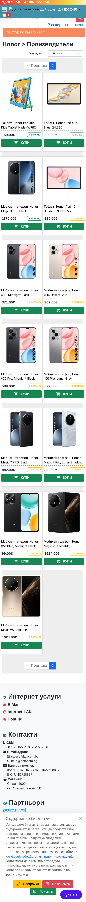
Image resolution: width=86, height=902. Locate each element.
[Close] (80, 818)
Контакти (21, 734)
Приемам (44, 891)
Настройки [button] (29, 884)
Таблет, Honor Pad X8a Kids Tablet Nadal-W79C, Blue (19, 127)
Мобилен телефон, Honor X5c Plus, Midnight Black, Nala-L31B (19, 546)
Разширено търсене (65, 25)
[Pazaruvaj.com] (21, 811)
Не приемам (59, 884)
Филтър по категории (24, 32)
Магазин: (14, 779)
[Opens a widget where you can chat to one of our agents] (71, 895)
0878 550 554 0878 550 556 (27, 2)
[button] (69, 9)
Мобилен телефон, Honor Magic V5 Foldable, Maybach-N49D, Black (62, 546)
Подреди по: (37, 53)
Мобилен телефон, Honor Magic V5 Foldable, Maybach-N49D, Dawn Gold (20, 629)
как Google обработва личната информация (38, 856)
